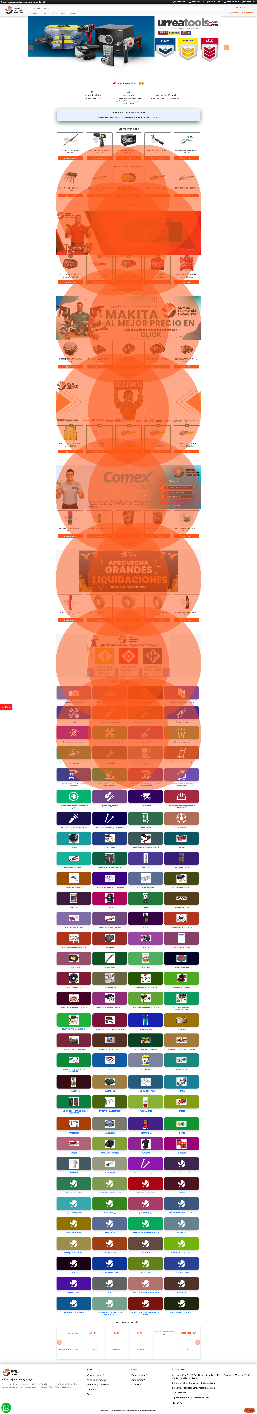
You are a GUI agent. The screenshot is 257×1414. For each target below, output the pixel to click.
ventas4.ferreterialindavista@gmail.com (195, 1332)
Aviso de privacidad (96, 1324)
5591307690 (250, 1)
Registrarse (234, 13)
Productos (45, 13)
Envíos (90, 1338)
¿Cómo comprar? (138, 1319)
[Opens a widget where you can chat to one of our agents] (249, 1410)
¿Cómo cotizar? (137, 1324)
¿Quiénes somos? (95, 1319)
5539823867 (215, 1)
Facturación (135, 1328)
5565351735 (197, 1)
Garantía (72, 13)
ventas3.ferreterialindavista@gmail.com (195, 1327)
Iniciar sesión (248, 13)
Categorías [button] (34, 13)
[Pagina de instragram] (43, 2)
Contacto (63, 13)
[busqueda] (221, 8)
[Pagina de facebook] (40, 2)
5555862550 (180, 1)
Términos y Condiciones (99, 1328)
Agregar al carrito (70, 102)
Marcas (54, 13)
